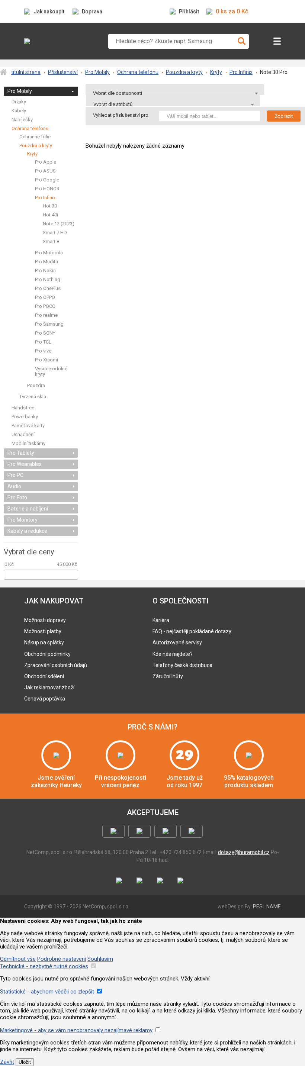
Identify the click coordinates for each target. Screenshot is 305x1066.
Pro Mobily (97, 72)
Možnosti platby (42, 631)
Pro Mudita (46, 261)
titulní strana (26, 72)
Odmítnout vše (18, 959)
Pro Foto (17, 497)
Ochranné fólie (35, 136)
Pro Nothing (47, 279)
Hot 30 (50, 206)
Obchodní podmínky (47, 654)
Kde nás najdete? (172, 654)
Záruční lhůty (167, 676)
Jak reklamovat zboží (49, 687)
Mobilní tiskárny (28, 443)
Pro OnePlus (48, 288)
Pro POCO (45, 306)
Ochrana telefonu (137, 72)
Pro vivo (43, 351)
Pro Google (47, 180)
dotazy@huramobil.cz (244, 852)
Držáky (19, 101)
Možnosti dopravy (45, 620)
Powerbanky (25, 416)
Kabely (19, 110)
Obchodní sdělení (44, 676)
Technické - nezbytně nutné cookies (44, 966)
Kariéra (160, 620)
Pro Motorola (49, 252)
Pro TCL (43, 342)
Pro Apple (45, 162)
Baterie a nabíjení (27, 509)
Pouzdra (36, 385)
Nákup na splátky (44, 642)
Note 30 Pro (274, 72)
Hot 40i (50, 215)
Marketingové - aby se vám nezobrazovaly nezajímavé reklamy (76, 1030)
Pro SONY (45, 333)
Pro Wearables (24, 464)
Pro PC (15, 475)
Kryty (216, 72)
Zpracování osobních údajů (55, 665)
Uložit (25, 1062)
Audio (14, 486)
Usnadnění (23, 434)
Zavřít (7, 1062)
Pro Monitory (22, 520)
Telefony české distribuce (182, 665)
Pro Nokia (45, 270)
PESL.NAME (267, 906)
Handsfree (23, 407)
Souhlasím (100, 959)
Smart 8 (51, 241)
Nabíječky (22, 119)
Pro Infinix (241, 72)
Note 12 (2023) (58, 223)
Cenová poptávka (44, 699)
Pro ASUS (45, 171)
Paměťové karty (28, 425)
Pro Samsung (49, 324)
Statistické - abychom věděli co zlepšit (47, 991)
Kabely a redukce (27, 531)
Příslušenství (63, 72)
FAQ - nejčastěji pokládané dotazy (191, 631)
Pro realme (46, 315)
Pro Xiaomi (46, 360)
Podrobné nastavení (61, 959)
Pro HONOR (47, 188)
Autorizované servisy (177, 642)
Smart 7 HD (55, 232)
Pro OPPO (45, 297)
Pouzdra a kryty (184, 72)
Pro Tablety (20, 453)
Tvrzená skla (32, 396)
